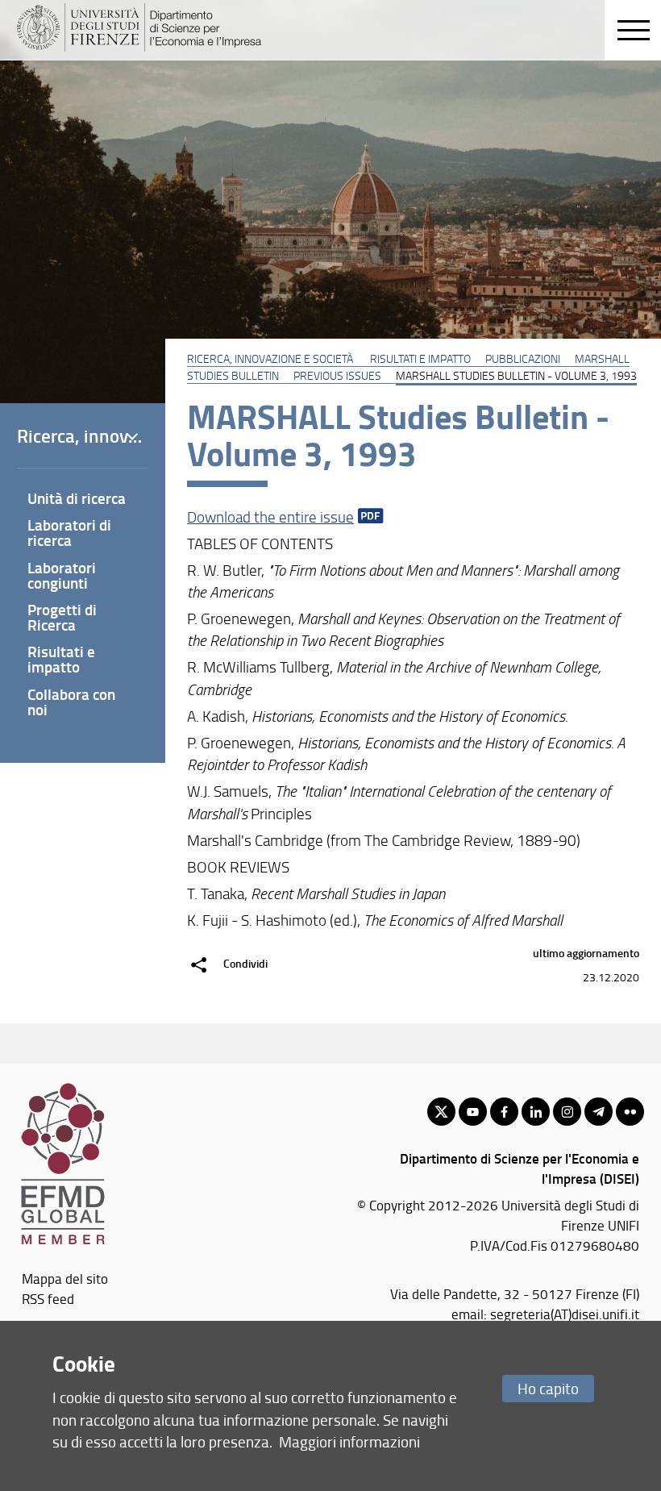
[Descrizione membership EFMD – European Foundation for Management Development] (63, 1089)
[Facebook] (504, 1111)
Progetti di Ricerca (62, 616)
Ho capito (548, 1388)
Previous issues (337, 375)
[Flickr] (630, 1111)
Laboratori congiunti (61, 574)
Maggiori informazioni (349, 1441)
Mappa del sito (65, 1278)
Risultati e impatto (420, 358)
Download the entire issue (270, 516)
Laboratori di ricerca (69, 532)
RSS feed (48, 1298)
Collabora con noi (71, 701)
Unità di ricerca (76, 498)
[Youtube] (473, 1111)
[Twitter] (441, 1111)
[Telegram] (598, 1111)
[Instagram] (567, 1111)
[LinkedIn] (536, 1111)
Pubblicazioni (522, 358)
